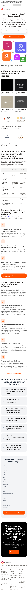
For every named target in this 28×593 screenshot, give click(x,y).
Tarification (12, 573)
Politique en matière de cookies (22, 582)
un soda (4, 465)
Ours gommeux (6, 505)
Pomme (4, 498)
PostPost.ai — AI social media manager (5, 580)
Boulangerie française (8, 493)
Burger (4, 486)
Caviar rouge (6, 474)
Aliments (5, 470)
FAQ (11, 584)
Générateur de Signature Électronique (4, 571)
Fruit (4, 496)
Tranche (4, 479)
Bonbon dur (5, 484)
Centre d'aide (13, 577)
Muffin (4, 503)
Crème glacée (6, 507)
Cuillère (4, 491)
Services (12, 581)
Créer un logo (14, 552)
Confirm (17, 5)
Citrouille (5, 481)
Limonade (5, 467)
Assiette (4, 488)
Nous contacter (13, 575)
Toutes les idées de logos (14, 513)
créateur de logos (11, 217)
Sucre (4, 472)
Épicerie (4, 477)
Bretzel (4, 500)
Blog (20, 575)
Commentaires (13, 579)
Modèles (21, 573)
